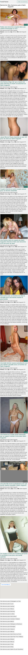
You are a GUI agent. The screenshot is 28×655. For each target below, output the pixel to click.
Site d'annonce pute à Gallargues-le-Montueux (11, 624)
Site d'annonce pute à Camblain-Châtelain (10, 619)
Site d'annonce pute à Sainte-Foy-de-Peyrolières (11, 649)
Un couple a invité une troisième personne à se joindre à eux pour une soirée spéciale (13, 555)
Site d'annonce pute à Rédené (7, 639)
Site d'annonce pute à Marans (7, 608)
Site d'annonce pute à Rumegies (7, 626)
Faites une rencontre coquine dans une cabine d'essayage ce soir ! (12, 27)
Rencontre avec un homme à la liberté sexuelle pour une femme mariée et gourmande (12, 297)
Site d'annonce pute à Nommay (7, 611)
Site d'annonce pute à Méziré (7, 621)
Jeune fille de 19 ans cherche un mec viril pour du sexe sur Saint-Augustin (13, 138)
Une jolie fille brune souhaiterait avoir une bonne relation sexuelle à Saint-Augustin (13, 484)
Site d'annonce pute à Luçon (6, 603)
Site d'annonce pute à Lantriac (7, 606)
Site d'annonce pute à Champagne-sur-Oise (10, 601)
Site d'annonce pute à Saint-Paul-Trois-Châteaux (11, 636)
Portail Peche (4, 2)
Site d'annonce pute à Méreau (7, 631)
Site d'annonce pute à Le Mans (7, 614)
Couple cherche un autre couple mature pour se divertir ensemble (13, 189)
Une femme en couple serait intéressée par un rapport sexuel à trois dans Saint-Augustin (13, 436)
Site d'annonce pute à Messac (7, 641)
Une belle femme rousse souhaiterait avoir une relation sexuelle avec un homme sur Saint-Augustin (14, 364)
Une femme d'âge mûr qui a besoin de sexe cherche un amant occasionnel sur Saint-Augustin (13, 83)
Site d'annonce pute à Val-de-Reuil (8, 616)
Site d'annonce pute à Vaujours (7, 629)
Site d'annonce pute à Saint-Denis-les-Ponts (10, 634)
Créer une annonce (22, 1)
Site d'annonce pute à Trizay (6, 644)
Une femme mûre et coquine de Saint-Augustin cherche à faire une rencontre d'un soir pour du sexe (13, 241)
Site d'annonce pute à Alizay (6, 646)
